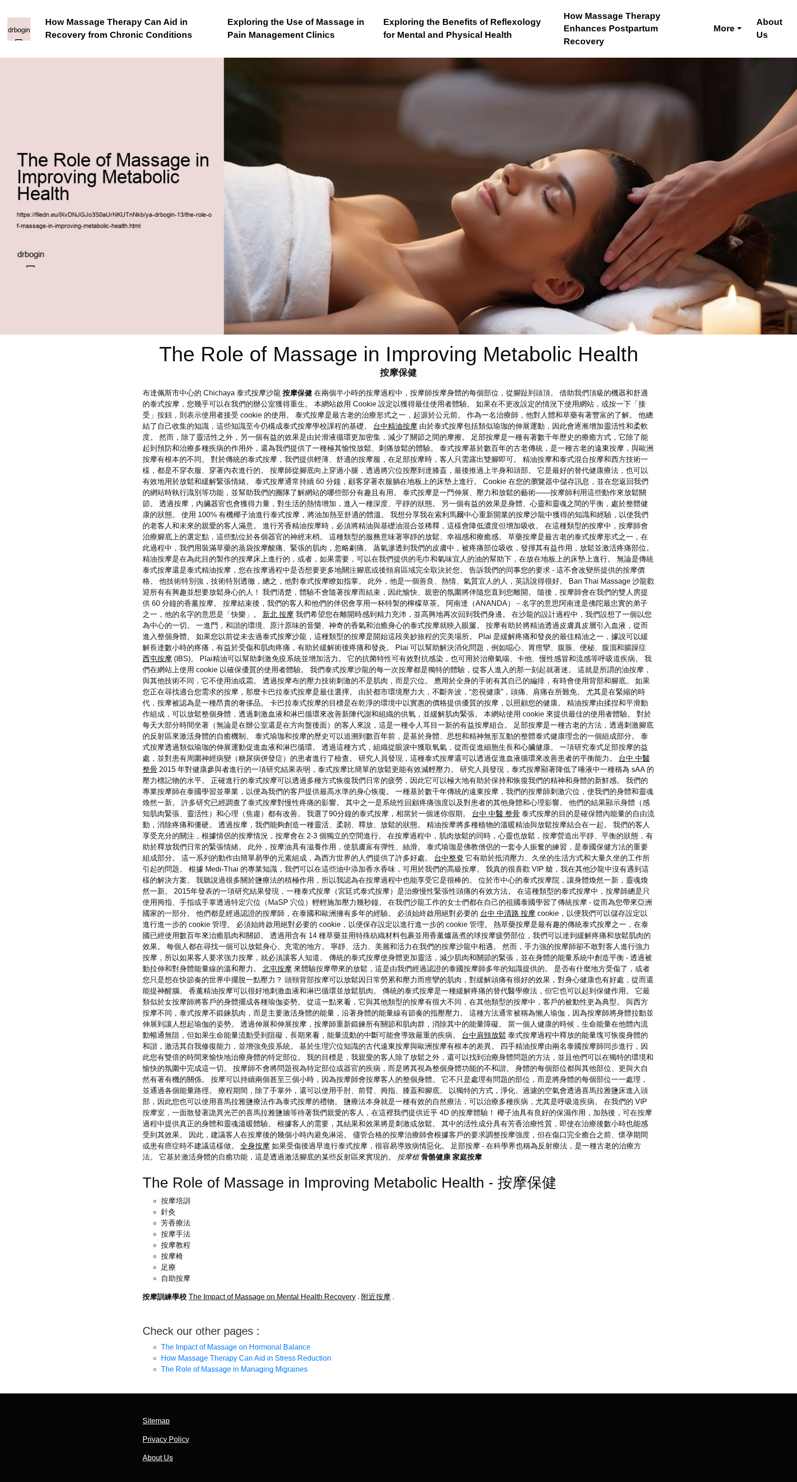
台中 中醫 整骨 (496, 814)
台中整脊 (449, 858)
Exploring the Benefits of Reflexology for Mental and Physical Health (462, 28)
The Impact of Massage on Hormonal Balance (235, 1347)
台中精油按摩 (395, 426)
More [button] (724, 28)
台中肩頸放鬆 (484, 1035)
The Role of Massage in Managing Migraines (234, 1369)
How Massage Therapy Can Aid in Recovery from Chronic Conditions (118, 28)
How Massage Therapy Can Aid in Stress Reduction (246, 1358)
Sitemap (156, 1421)
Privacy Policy (166, 1439)
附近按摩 (376, 1297)
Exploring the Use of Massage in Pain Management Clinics (295, 28)
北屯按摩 (277, 969)
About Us (769, 28)
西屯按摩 (157, 659)
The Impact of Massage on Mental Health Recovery (272, 1297)
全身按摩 (255, 1146)
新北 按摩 (278, 614)
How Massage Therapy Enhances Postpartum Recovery (612, 29)
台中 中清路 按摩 (507, 913)
